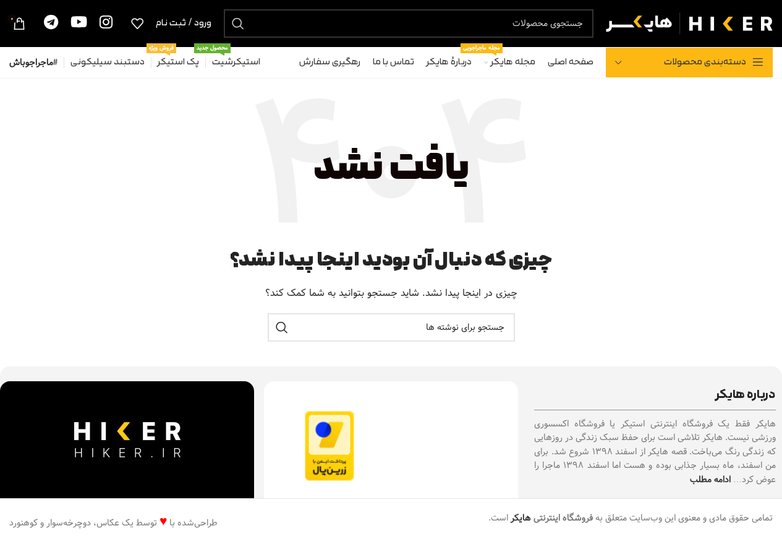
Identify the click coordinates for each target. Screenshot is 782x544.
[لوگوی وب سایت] (689, 22)
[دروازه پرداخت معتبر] (329, 445)
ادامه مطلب (710, 479)
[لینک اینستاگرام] (106, 23)
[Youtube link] (78, 23)
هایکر (521, 518)
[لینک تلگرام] (51, 23)
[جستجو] (238, 23)
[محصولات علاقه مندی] (137, 23)
